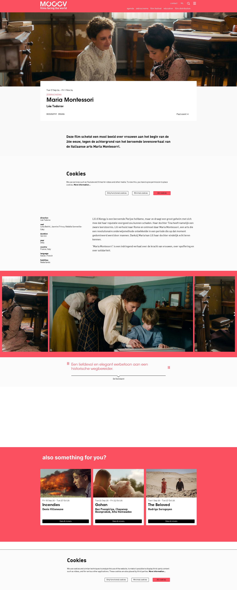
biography (51, 114)
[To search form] (188, 3)
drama (61, 114)
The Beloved (159, 505)
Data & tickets (66, 521)
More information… (82, 185)
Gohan (101, 505)
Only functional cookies (117, 193)
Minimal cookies (141, 193)
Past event (182, 114)
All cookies (162, 193)
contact (173, 3)
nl (182, 3)
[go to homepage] (53, 5)
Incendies (51, 505)
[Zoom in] (51, 350)
